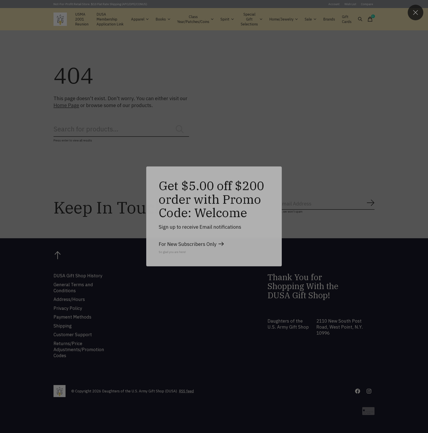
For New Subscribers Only (187, 244)
